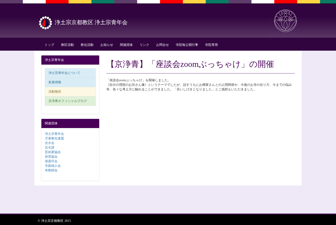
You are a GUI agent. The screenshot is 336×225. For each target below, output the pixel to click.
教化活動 (87, 45)
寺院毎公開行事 (187, 45)
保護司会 (51, 161)
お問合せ (162, 45)
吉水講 (49, 147)
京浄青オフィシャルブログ (67, 101)
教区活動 (67, 45)
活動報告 (54, 91)
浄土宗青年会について (64, 73)
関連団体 (126, 45)
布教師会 (51, 170)
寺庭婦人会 (53, 165)
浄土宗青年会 (54, 134)
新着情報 (54, 82)
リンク (144, 45)
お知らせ (106, 45)
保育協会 (51, 156)
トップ (49, 45)
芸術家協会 (53, 152)
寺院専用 (211, 45)
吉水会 (49, 143)
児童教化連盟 (54, 138)
